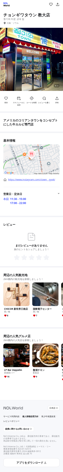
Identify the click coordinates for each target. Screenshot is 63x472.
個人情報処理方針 (30, 416)
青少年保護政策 (48, 416)
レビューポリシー (11, 421)
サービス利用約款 (11, 416)
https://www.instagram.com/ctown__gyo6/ (31, 179)
